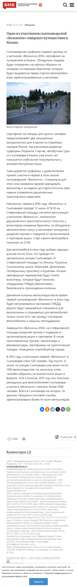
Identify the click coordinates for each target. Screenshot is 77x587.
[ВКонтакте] (42, 409)
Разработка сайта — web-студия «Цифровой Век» (33, 558)
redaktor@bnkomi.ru (17, 466)
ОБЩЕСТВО (30, 24)
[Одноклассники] (47, 409)
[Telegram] (52, 409)
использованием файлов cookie (14, 576)
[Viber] (63, 409)
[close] (75, 437)
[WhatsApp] (68, 409)
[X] (58, 409)
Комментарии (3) (19, 452)
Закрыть (39, 581)
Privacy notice (66, 437)
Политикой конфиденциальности (58, 573)
